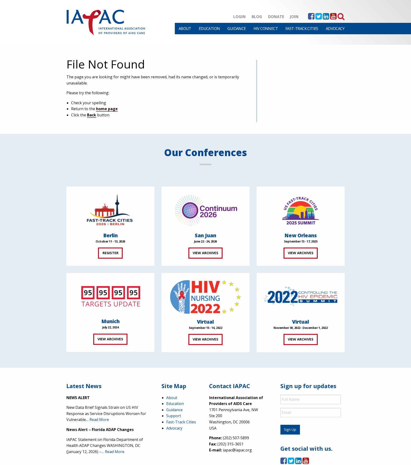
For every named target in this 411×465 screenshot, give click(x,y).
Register (110, 253)
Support (173, 415)
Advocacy (335, 28)
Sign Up (290, 429)
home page (107, 108)
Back (91, 115)
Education (209, 28)
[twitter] (318, 17)
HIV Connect (266, 28)
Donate (276, 16)
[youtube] (333, 17)
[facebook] (311, 17)
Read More (99, 419)
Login (239, 16)
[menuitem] (185, 28)
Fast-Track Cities (301, 28)
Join (294, 16)
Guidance (236, 28)
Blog (257, 16)
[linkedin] (326, 17)
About (185, 28)
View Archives (205, 253)
